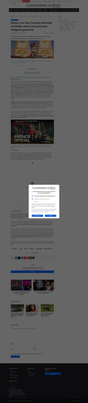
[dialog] (44, 201)
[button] (44, 201)
